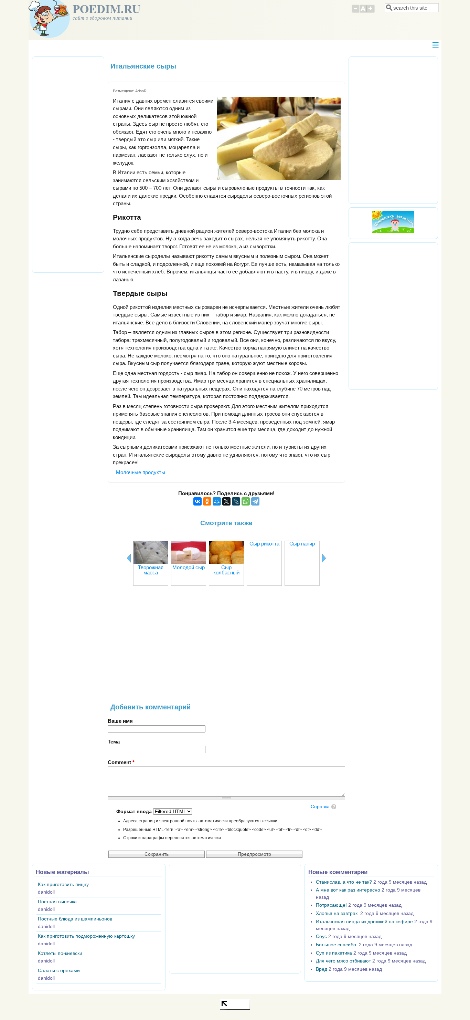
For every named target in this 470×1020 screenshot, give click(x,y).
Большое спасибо (336, 944)
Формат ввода (134, 811)
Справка (320, 806)
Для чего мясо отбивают (343, 961)
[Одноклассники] (207, 501)
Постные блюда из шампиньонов (75, 919)
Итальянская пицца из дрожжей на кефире (364, 921)
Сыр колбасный (226, 569)
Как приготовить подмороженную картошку (86, 936)
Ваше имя (120, 721)
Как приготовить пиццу (63, 884)
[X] (226, 501)
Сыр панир (302, 544)
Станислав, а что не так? (344, 882)
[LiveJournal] (236, 501)
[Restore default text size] (363, 11)
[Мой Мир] (217, 501)
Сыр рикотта (264, 544)
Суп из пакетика (334, 953)
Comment (121, 762)
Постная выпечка (57, 901)
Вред (321, 969)
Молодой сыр (188, 567)
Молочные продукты (140, 472)
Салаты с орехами (59, 970)
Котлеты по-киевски (60, 953)
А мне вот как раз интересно (348, 890)
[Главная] (49, 36)
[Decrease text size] (355, 11)
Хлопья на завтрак (337, 913)
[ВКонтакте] (197, 501)
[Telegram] (255, 501)
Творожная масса (150, 569)
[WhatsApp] (246, 501)
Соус (321, 936)
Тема (114, 742)
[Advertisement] (226, 648)
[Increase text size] (371, 11)
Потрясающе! (331, 905)
